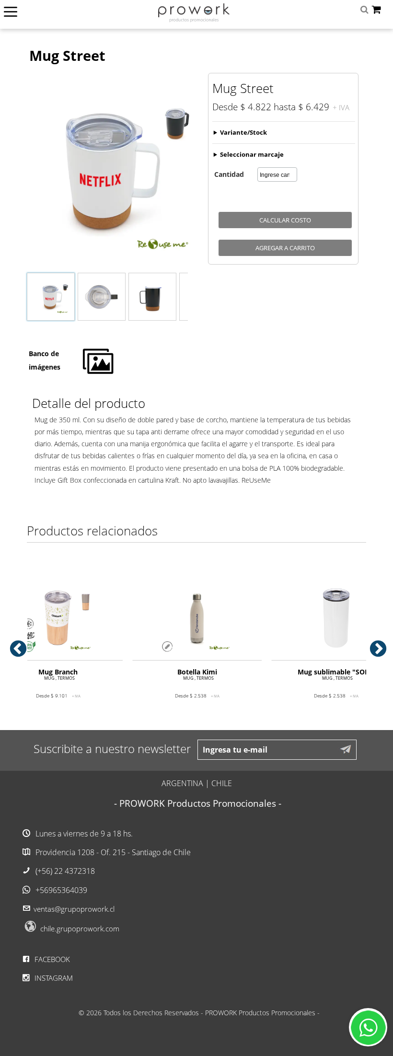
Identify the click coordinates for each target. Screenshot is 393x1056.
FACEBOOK (51, 959)
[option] (197, 646)
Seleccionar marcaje (252, 154)
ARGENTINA (182, 783)
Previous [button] (13, 645)
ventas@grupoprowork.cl (74, 909)
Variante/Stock (243, 132)
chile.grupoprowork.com (79, 928)
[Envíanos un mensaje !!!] (368, 1027)
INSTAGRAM (53, 978)
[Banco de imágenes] (98, 373)
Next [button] (373, 645)
